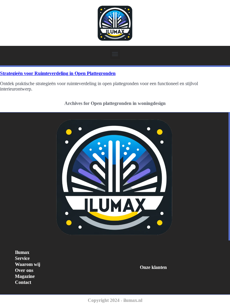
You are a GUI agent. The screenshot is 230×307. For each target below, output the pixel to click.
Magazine (25, 276)
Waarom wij (27, 264)
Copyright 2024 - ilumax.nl (115, 300)
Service (22, 258)
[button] (115, 54)
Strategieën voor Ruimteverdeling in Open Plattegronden (58, 73)
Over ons (24, 270)
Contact (23, 282)
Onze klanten (153, 267)
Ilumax (22, 252)
